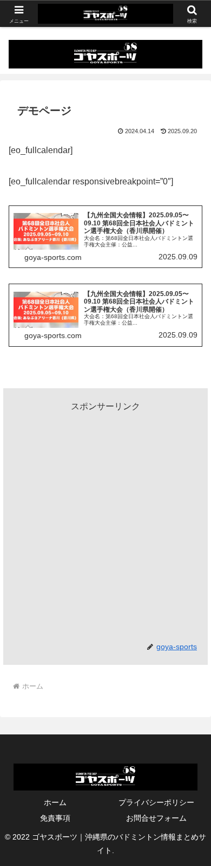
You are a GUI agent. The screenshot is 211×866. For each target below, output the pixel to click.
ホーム (55, 802)
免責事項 (55, 818)
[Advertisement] (105, 520)
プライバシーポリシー (156, 802)
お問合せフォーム (156, 818)
